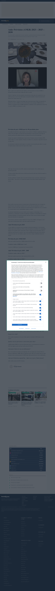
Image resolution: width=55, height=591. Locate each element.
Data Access (27, 328)
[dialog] (27, 295)
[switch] (40, 283)
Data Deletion (21, 328)
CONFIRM (20, 324)
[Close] (46, 263)
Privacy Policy (33, 328)
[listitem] (27, 280)
